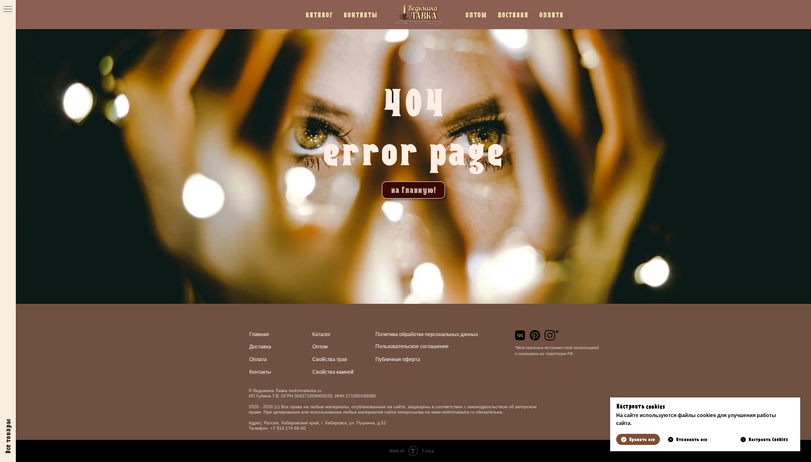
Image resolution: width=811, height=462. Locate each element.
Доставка (260, 346)
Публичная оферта (397, 359)
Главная (259, 334)
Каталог (321, 334)
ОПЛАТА (551, 14)
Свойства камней (333, 372)
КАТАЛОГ (319, 14)
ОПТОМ (476, 14)
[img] (520, 335)
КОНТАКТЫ (360, 14)
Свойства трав (329, 359)
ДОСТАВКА (513, 14)
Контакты (260, 372)
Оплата (258, 359)
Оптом (320, 346)
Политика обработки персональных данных (426, 334)
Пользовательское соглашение (412, 346)
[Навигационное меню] (7, 9)
